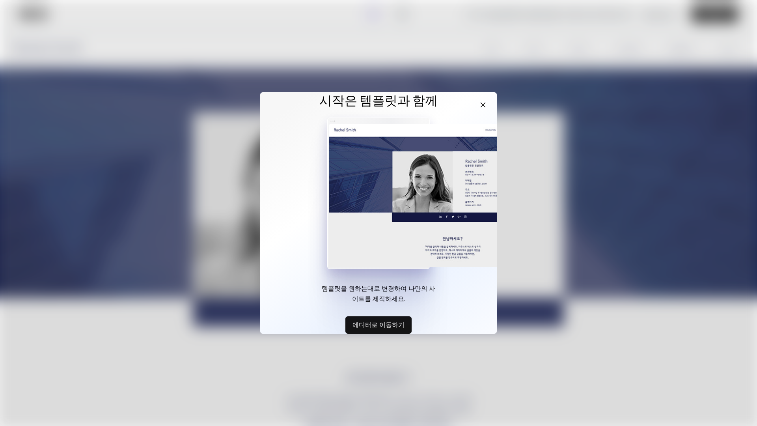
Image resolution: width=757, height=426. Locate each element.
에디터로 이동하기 (378, 325)
